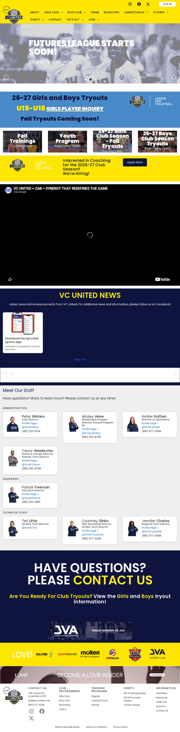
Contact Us (162, 710)
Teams (63, 709)
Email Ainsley (92, 433)
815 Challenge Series (135, 693)
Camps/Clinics (99, 700)
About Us (161, 706)
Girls (123, 596)
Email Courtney (94, 534)
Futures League (132, 704)
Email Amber (152, 427)
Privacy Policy (120, 727)
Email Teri (31, 527)
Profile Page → (30, 423)
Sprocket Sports (71, 727)
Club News (161, 693)
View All (79, 360)
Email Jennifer (153, 531)
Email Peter (31, 427)
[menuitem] (35, 12)
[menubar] (102, 16)
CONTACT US (113, 580)
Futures (95, 704)
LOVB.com (161, 702)
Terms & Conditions (96, 727)
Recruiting (64, 704)
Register (95, 696)
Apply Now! (135, 162)
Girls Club (64, 696)
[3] (96, 79)
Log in (167, 4)
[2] (90, 79)
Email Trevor (32, 464)
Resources (161, 697)
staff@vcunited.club (39, 700)
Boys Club (64, 700)
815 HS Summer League (132, 699)
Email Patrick (32, 498)
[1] (85, 79)
